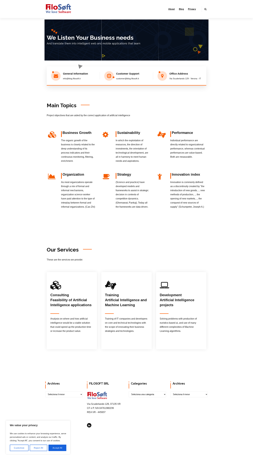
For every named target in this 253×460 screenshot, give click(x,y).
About (171, 9)
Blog (181, 9)
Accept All (57, 448)
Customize (19, 448)
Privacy (192, 9)
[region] (38, 437)
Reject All (38, 448)
